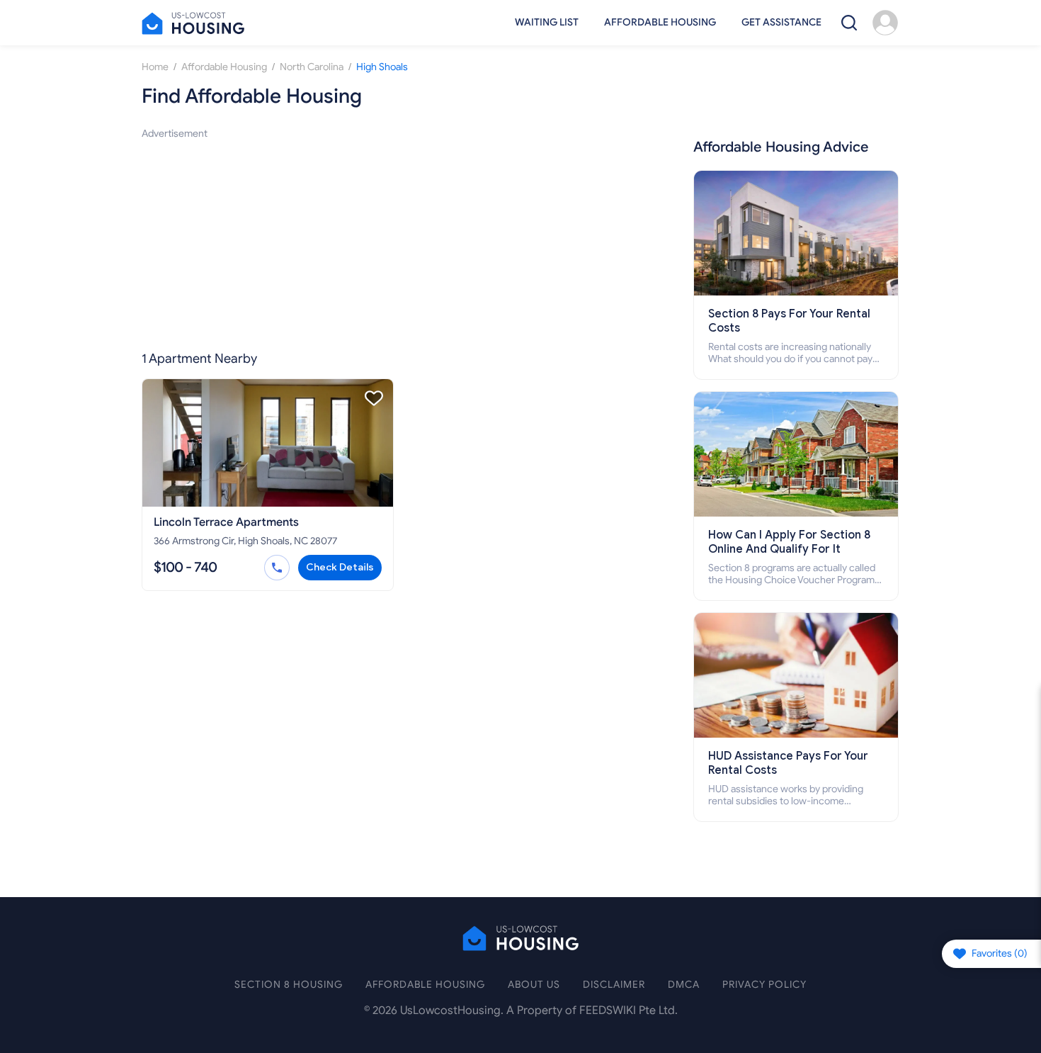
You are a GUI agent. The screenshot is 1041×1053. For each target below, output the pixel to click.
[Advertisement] (399, 241)
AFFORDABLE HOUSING (425, 985)
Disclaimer (614, 985)
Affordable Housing (660, 22)
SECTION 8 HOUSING (288, 985)
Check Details (340, 567)
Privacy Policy (764, 985)
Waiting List (547, 22)
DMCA (684, 985)
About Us (534, 985)
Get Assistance (781, 22)
